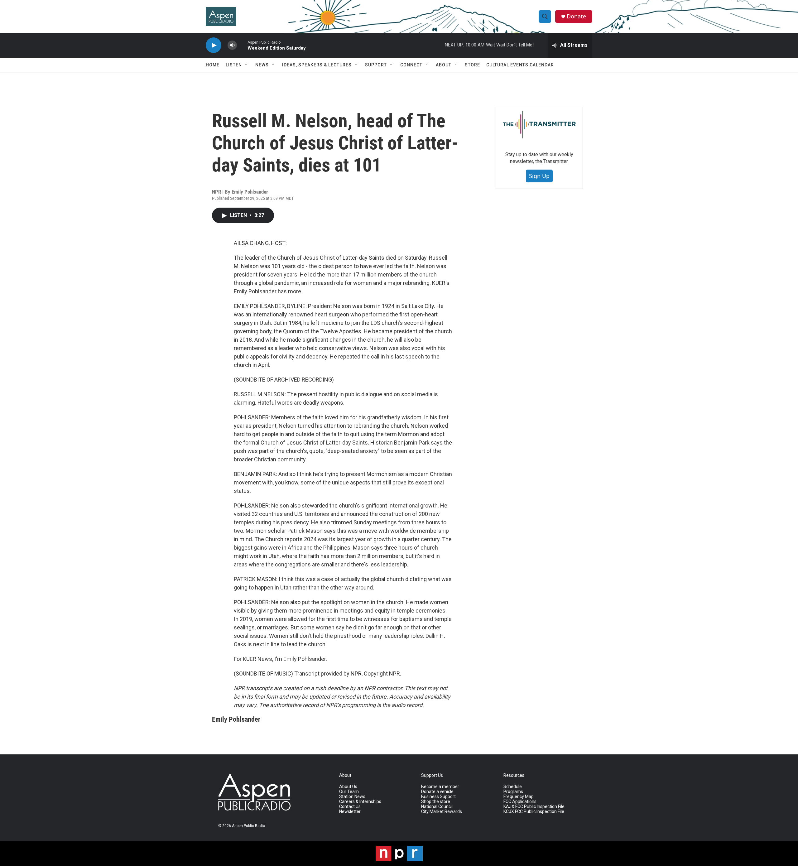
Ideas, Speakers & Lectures (317, 64)
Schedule (512, 786)
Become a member (440, 786)
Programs (513, 791)
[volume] (232, 45)
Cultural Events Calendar (520, 64)
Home (212, 64)
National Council (437, 806)
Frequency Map (518, 796)
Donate (576, 16)
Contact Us (350, 806)
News (262, 64)
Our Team (349, 791)
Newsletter (350, 811)
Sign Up (539, 176)
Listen (234, 64)
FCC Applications (519, 801)
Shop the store (435, 801)
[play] (214, 45)
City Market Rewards (441, 811)
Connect (411, 64)
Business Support (438, 796)
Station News (352, 796)
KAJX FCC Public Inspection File (534, 806)
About (443, 64)
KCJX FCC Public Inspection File (533, 811)
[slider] (242, 45)
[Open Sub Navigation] (246, 64)
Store (472, 64)
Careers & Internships (360, 801)
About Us (348, 786)
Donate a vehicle (437, 791)
